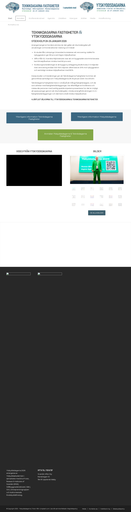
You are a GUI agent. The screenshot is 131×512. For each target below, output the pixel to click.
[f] (120, 205)
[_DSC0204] (110, 189)
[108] (92, 197)
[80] (73, 197)
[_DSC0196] (120, 189)
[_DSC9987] (101, 189)
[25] (110, 205)
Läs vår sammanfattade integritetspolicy (64, 509)
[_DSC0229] (83, 189)
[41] (83, 197)
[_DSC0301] (97, 170)
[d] (120, 197)
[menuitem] (10, 18)
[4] (73, 205)
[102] (83, 205)
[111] (110, 197)
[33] (101, 205)
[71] (101, 197)
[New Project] (65, 7)
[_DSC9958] (92, 189)
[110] (92, 205)
